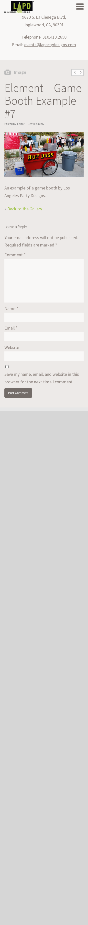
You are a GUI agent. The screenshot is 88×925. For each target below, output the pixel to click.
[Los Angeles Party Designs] (19, 7)
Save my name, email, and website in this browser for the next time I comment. (41, 378)
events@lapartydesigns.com (50, 44)
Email (11, 328)
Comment (15, 255)
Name (11, 308)
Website (11, 347)
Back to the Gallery (24, 209)
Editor (20, 124)
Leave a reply (36, 124)
